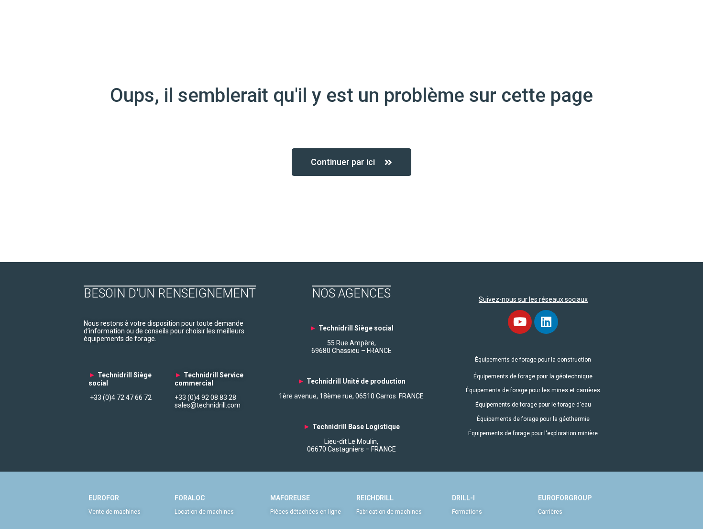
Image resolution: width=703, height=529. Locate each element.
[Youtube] (520, 322)
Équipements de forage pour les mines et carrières (533, 390)
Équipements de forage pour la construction (533, 359)
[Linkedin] (546, 322)
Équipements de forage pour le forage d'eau (533, 404)
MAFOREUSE (290, 498)
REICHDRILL (375, 498)
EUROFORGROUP (565, 498)
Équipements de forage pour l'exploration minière (533, 433)
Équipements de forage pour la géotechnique (533, 376)
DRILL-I (463, 498)
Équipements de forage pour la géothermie (533, 419)
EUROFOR (103, 498)
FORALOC (190, 498)
